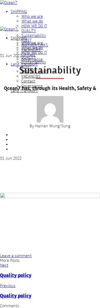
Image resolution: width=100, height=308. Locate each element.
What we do (32, 21)
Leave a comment (16, 255)
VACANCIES (31, 76)
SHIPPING (19, 11)
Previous (7, 285)
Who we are (32, 16)
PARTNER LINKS (34, 71)
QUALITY (28, 30)
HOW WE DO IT (34, 25)
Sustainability (33, 35)
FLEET (26, 66)
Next (4, 265)
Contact (28, 81)
